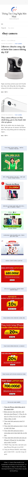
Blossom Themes (14, 469)
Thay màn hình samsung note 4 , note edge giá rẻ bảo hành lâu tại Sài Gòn (15, 433)
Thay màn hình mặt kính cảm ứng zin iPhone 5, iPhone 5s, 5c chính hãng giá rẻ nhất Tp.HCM (15, 440)
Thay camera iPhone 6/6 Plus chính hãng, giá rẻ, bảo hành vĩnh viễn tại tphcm (13, 119)
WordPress (15, 471)
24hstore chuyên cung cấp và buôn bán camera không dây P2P (13, 49)
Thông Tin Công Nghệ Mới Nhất (14, 15)
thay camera (18, 43)
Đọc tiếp (4, 92)
